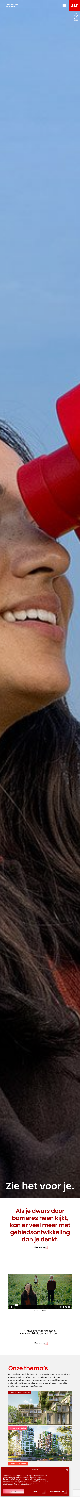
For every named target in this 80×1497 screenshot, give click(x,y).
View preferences (57, 1491)
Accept (13, 1491)
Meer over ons (40, 1247)
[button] (66, 1470)
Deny (35, 1491)
